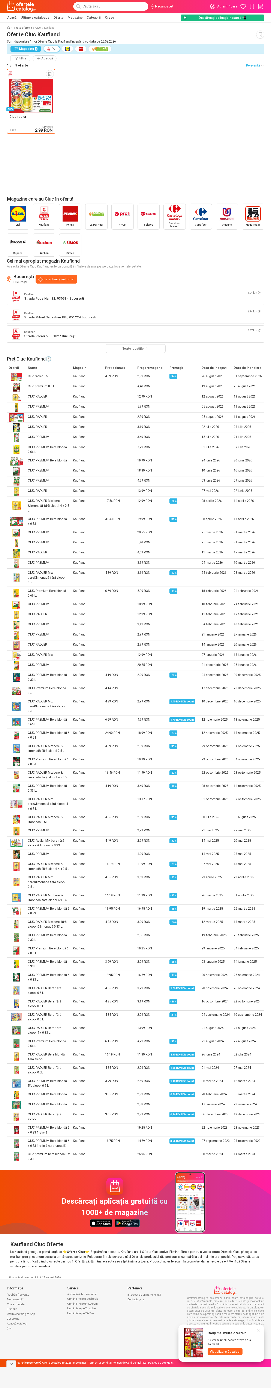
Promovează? (15, 1299)
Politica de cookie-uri (161, 1362)
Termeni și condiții (99, 1362)
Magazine (75, 17)
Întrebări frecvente (18, 1294)
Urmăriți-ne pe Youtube (81, 1308)
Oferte (58, 17)
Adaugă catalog (17, 1323)
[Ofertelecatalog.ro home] (21, 6)
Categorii (94, 17)
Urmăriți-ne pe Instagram (82, 1303)
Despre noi (13, 1318)
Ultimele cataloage (35, 17)
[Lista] (260, 6)
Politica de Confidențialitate (129, 1362)
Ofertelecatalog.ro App (21, 1314)
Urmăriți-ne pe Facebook (82, 1298)
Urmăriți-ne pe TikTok (80, 1313)
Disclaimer (79, 1362)
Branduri (12, 1309)
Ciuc (38, 27)
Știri (9, 1328)
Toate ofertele (23, 27)
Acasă (11, 17)
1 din (17, 65)
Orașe (109, 17)
